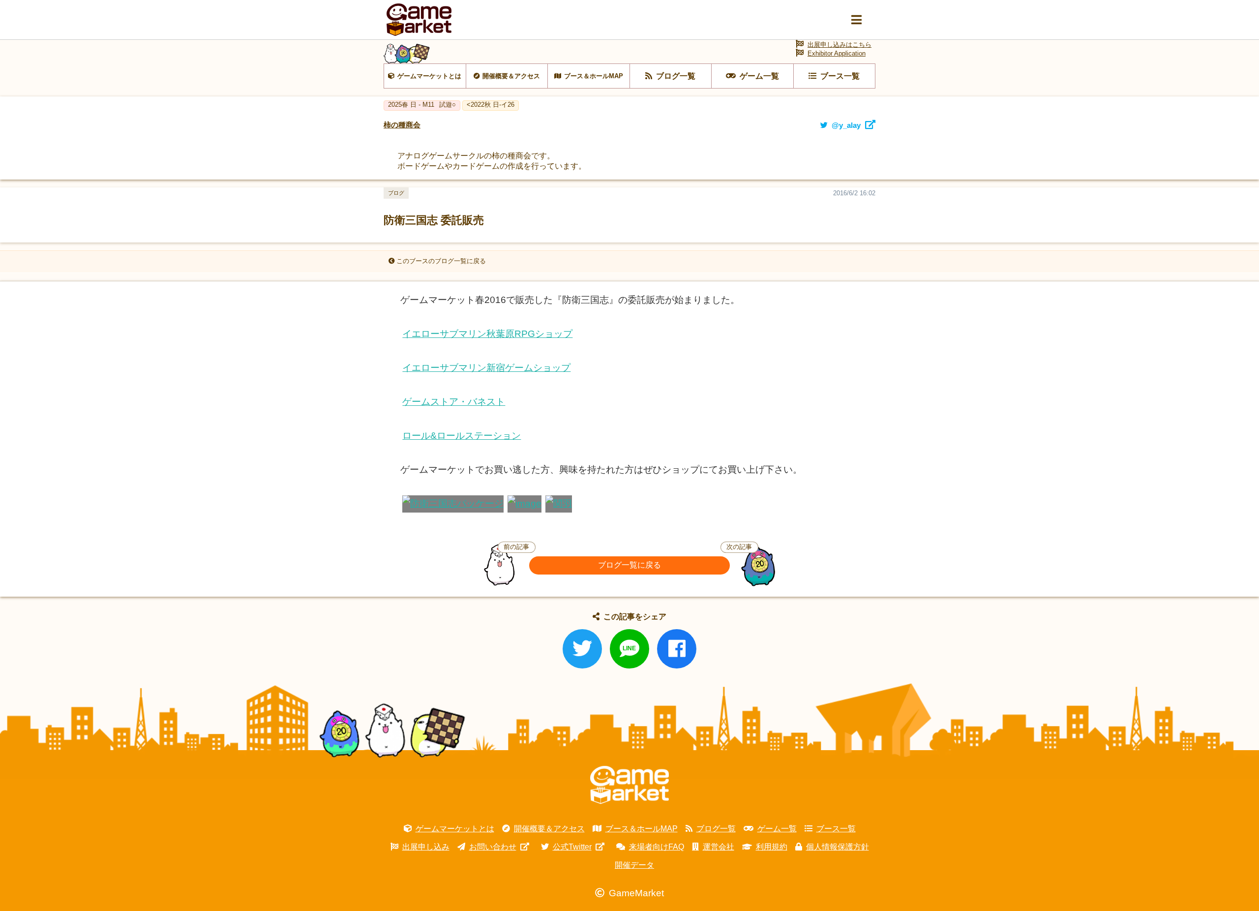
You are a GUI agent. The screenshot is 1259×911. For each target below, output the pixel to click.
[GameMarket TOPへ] (629, 785)
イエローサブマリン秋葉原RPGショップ (487, 334)
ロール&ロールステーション (461, 435)
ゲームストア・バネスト (453, 401)
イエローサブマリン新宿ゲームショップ (486, 368)
